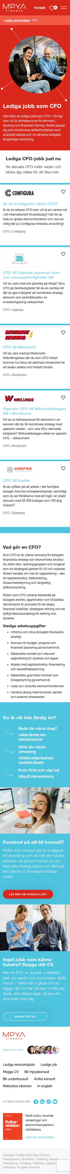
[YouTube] (55, 1101)
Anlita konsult (44, 1079)
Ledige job (49, 1064)
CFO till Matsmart (19, 347)
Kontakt (39, 7)
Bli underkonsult (15, 1079)
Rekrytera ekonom (17, 1086)
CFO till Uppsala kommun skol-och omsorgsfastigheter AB (31, 274)
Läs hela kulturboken (39, 1137)
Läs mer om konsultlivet (28, 894)
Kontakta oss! (13, 1049)
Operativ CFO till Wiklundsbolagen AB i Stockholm (34, 410)
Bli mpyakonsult (36, 1071)
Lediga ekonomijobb (17, 20)
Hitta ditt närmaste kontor (36, 776)
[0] (51, 7)
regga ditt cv (25, 1016)
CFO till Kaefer (16, 480)
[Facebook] (35, 1101)
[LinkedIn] (42, 1101)
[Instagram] (48, 1101)
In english (44, 1086)
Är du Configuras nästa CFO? (30, 203)
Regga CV (11, 1071)
